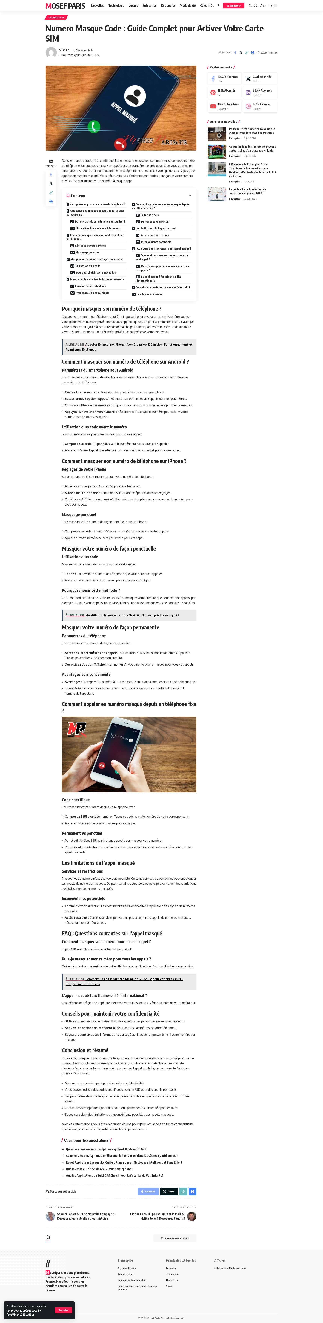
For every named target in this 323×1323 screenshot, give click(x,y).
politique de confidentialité (23, 1310)
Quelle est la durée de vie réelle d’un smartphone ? (99, 1169)
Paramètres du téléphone (90, 286)
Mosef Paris (65, 5)
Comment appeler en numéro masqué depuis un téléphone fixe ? (160, 206)
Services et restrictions (154, 235)
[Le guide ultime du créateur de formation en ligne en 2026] (217, 194)
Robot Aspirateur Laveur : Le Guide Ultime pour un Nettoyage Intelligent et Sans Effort (124, 1162)
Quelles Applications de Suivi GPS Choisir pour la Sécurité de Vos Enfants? (115, 1175)
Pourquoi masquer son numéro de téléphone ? (97, 204)
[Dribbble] (260, 106)
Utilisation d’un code (87, 265)
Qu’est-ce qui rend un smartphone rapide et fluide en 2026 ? (106, 1149)
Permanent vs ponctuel (155, 221)
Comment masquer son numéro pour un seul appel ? (162, 257)
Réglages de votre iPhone (90, 245)
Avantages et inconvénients (92, 292)
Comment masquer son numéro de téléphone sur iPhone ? (95, 236)
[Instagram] (260, 92)
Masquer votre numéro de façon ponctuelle (96, 259)
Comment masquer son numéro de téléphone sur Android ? (95, 212)
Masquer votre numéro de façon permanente (97, 279)
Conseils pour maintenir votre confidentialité (163, 287)
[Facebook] (225, 78)
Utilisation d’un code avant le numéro (98, 228)
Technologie (56, 17)
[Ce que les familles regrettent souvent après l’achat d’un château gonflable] (217, 152)
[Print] (252, 53)
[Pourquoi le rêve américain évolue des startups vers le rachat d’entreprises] (217, 134)
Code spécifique (150, 215)
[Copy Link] (246, 53)
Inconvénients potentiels (156, 241)
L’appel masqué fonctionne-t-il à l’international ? (158, 278)
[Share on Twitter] (241, 53)
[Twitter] (260, 78)
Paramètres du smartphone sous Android (100, 221)
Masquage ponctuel (87, 252)
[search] (256, 5)
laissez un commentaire (176, 1238)
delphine (64, 49)
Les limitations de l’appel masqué (156, 228)
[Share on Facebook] (235, 53)
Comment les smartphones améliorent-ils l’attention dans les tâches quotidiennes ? (122, 1156)
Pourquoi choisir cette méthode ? (96, 272)
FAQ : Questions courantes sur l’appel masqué (163, 248)
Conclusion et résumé (149, 294)
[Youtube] (225, 106)
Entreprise (234, 138)
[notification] (250, 6)
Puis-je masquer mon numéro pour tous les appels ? (162, 268)
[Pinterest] (225, 92)
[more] (218, 5)
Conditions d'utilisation (20, 1314)
